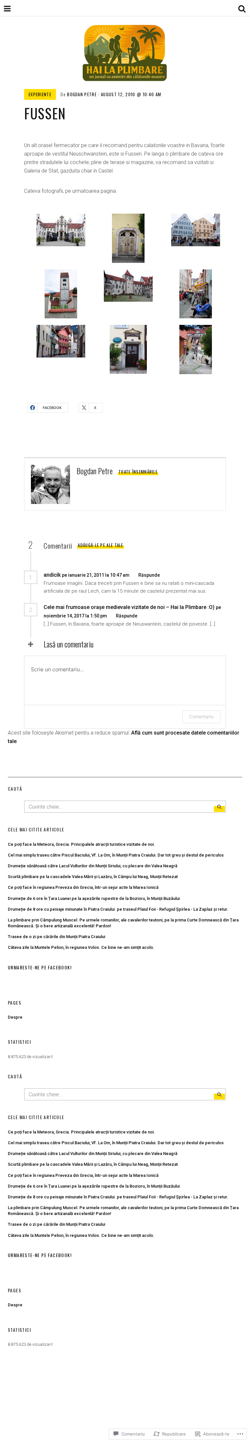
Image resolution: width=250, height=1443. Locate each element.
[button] (57, 230)
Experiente (40, 94)
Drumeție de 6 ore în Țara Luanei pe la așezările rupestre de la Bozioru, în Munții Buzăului (94, 898)
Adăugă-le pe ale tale (100, 545)
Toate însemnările (138, 471)
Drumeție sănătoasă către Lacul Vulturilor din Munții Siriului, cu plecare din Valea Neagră (92, 865)
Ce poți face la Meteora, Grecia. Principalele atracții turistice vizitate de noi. (81, 844)
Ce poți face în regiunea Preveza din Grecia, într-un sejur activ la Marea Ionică (83, 887)
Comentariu (201, 716)
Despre (15, 1017)
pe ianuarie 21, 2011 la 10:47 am (96, 575)
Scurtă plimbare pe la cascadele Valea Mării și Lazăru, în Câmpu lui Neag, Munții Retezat (93, 876)
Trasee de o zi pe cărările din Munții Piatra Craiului (56, 936)
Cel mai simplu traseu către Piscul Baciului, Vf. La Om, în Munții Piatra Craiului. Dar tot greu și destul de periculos (116, 855)
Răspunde (149, 575)
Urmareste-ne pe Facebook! (40, 967)
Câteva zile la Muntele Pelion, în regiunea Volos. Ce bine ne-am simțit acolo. (81, 947)
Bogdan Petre (82, 94)
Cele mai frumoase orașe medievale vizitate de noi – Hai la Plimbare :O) (129, 607)
